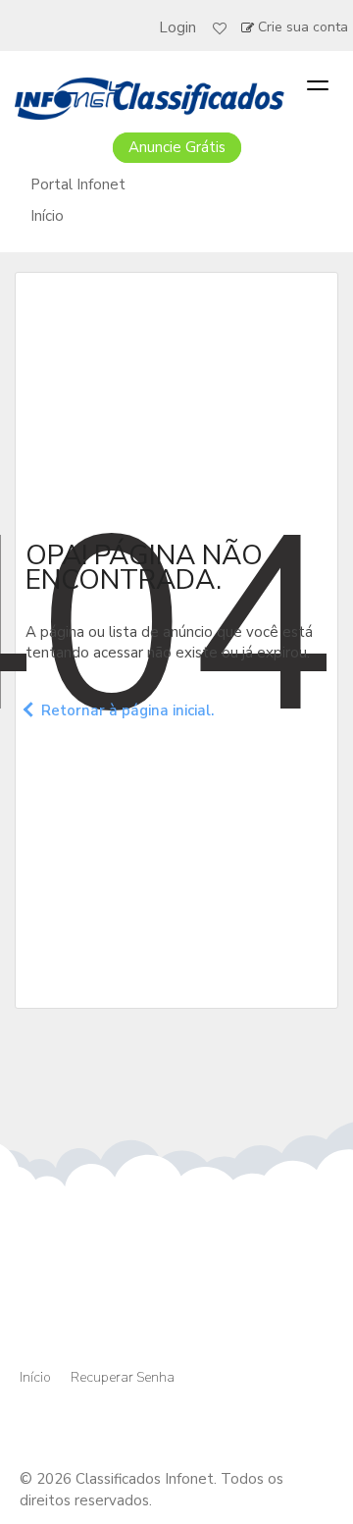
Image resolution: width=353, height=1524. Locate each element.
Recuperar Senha (123, 1377)
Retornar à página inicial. (127, 709)
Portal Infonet (78, 184)
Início (47, 216)
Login (177, 27)
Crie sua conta (303, 27)
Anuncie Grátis (177, 147)
